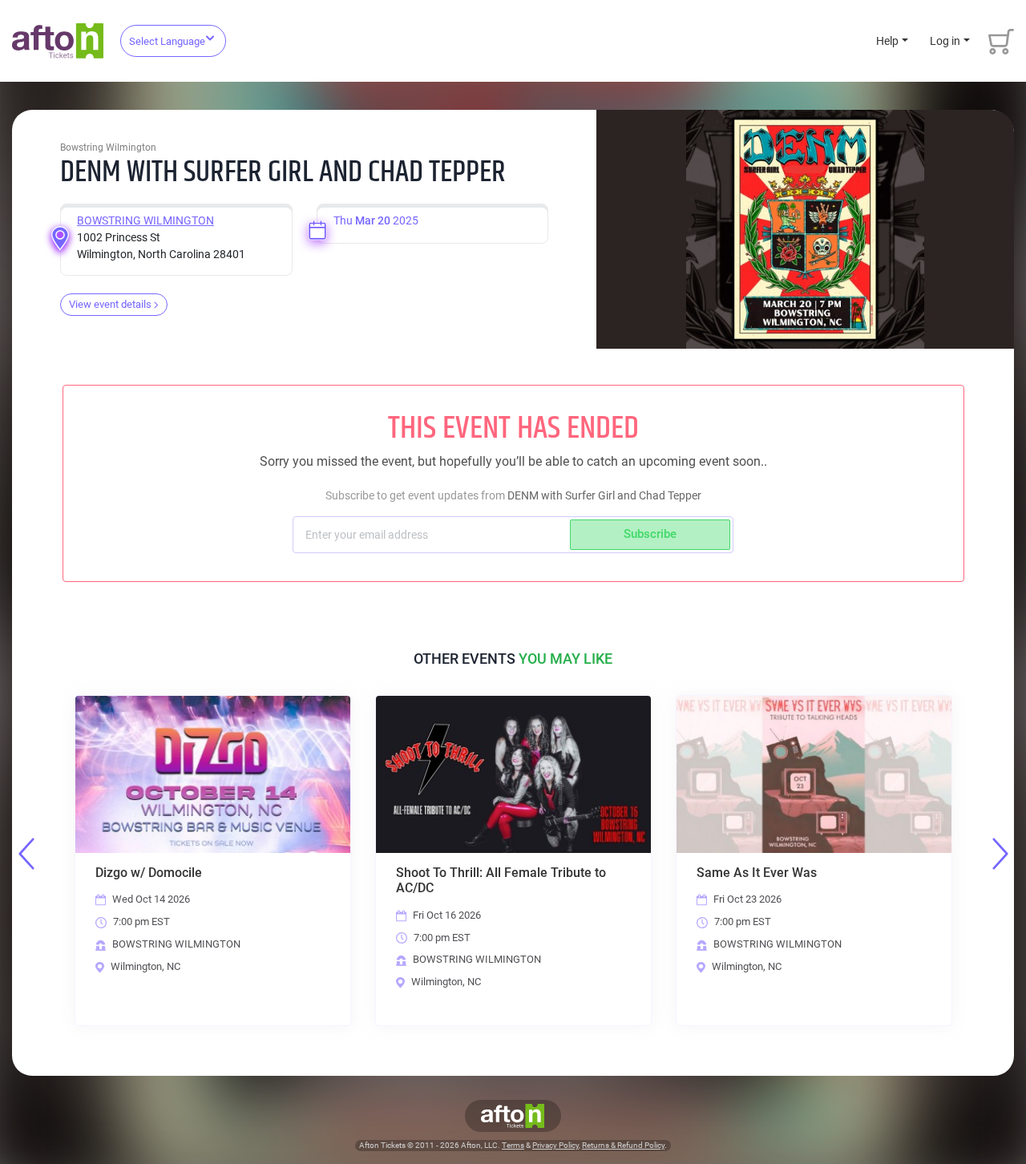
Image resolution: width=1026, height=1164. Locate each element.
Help (887, 40)
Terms (513, 1145)
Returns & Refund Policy (623, 1145)
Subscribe (650, 534)
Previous (26, 854)
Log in (945, 40)
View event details (110, 304)
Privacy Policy (555, 1145)
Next (1000, 854)
